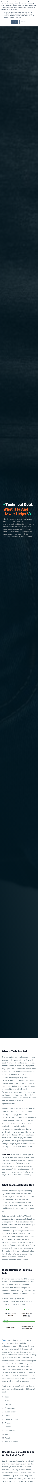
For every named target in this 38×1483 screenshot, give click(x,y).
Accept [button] (14, 22)
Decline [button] (23, 22)
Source (5, 1340)
